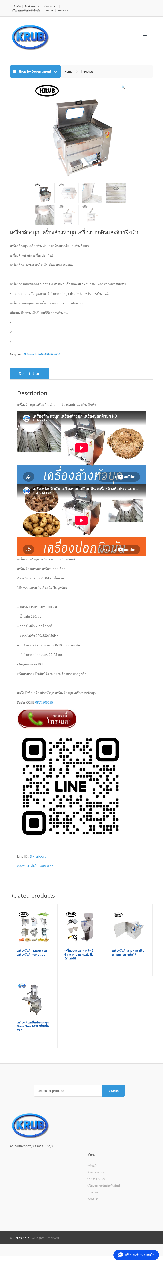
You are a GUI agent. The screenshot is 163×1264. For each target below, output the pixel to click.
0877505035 (44, 702)
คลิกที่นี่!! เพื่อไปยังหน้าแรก (35, 866)
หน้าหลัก (16, 6)
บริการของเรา (50, 6)
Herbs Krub (21, 1238)
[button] (123, 88)
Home (68, 71)
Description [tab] (29, 373)
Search (114, 1091)
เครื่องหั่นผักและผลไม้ (49, 354)
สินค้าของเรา (32, 6)
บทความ (49, 10)
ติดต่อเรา (63, 10)
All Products (30, 354)
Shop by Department (35, 71)
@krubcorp (38, 856)
